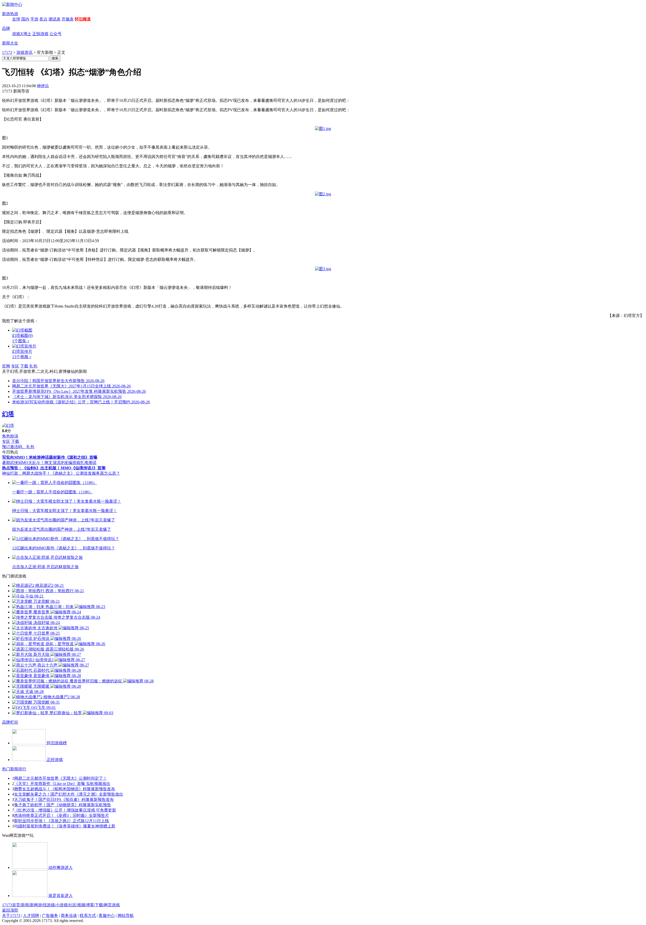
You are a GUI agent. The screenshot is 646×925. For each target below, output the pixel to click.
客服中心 (107, 915)
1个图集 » (20, 341)
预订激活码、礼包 (18, 447)
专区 (15, 366)
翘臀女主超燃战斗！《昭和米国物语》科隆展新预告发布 (64, 789)
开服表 (68, 19)
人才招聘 (31, 915)
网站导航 (126, 915)
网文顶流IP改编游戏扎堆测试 (70, 462)
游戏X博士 (21, 34)
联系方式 (88, 915)
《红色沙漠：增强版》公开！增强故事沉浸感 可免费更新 (65, 810)
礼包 (33, 366)
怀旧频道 (83, 19)
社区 (72, 905)
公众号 (55, 34)
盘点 (43, 19)
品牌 (6, 28)
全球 (16, 19)
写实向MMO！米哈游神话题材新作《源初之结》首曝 (49, 457)
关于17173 (11, 915)
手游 (34, 19)
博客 (90, 905)
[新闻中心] (12, 4)
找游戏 (49, 905)
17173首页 (11, 905)
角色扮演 (10, 436)
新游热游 (10, 14)
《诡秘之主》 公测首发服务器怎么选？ (85, 473)
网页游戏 (112, 905)
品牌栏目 (10, 722)
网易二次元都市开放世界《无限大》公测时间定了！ (60, 778)
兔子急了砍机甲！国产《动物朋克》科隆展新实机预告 (62, 805)
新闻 (25, 905)
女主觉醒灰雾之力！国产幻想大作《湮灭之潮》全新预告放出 (68, 794)
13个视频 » (21, 357)
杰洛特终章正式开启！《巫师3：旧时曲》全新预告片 (61, 815)
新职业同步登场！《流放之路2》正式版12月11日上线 (61, 821)
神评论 (43, 86)
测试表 (54, 19)
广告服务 (50, 915)
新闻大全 (10, 43)
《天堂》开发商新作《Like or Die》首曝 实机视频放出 (62, 783)
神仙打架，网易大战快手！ (26, 473)
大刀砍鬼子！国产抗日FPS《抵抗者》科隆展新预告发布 (64, 799)
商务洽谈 (69, 915)
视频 (81, 905)
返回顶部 (10, 910)
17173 (7, 52)
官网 (6, 366)
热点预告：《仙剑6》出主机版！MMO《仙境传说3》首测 (53, 468)
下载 (24, 366)
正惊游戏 (40, 34)
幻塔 (8, 414)
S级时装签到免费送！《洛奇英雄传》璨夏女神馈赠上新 (65, 826)
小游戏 (62, 905)
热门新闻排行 (14, 769)
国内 (25, 19)
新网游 (36, 905)
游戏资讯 (24, 52)
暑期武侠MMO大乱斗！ (23, 462)
